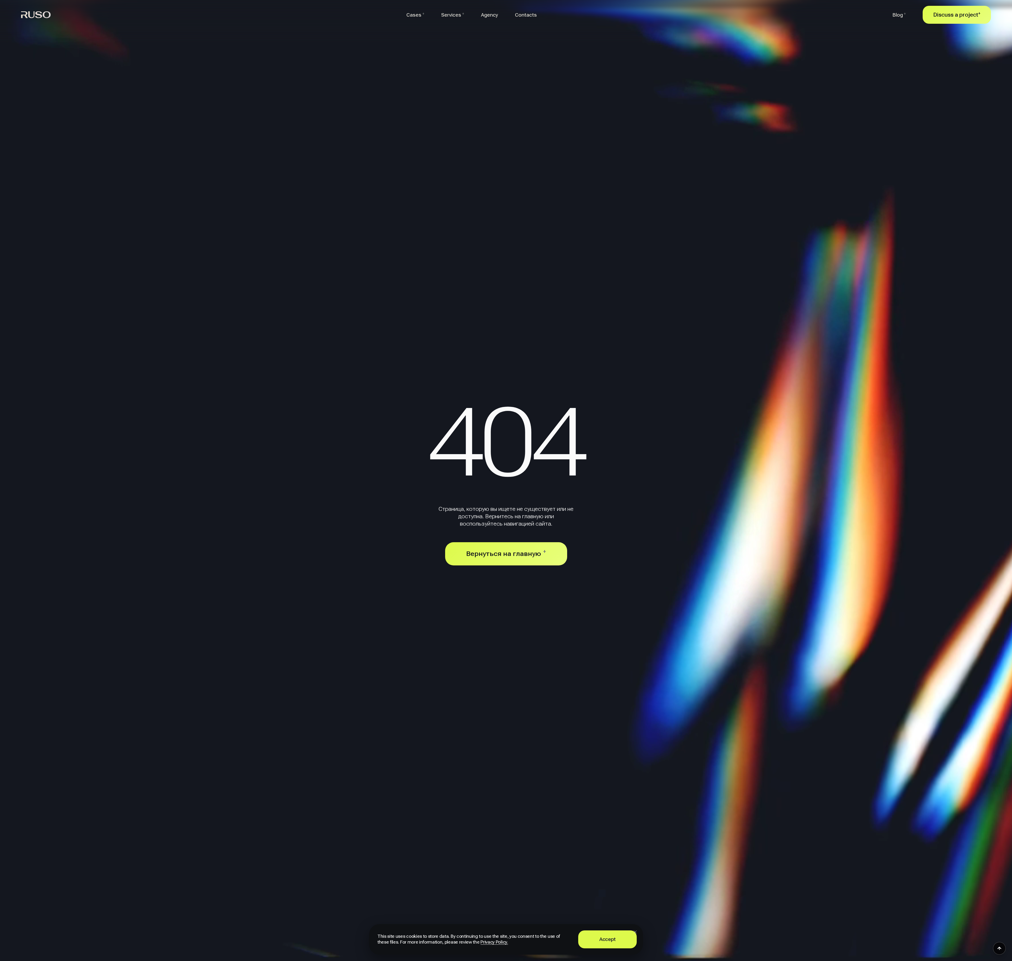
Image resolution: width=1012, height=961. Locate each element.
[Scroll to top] (999, 948)
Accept (607, 939)
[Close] (635, 932)
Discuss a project (956, 14)
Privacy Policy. (494, 942)
